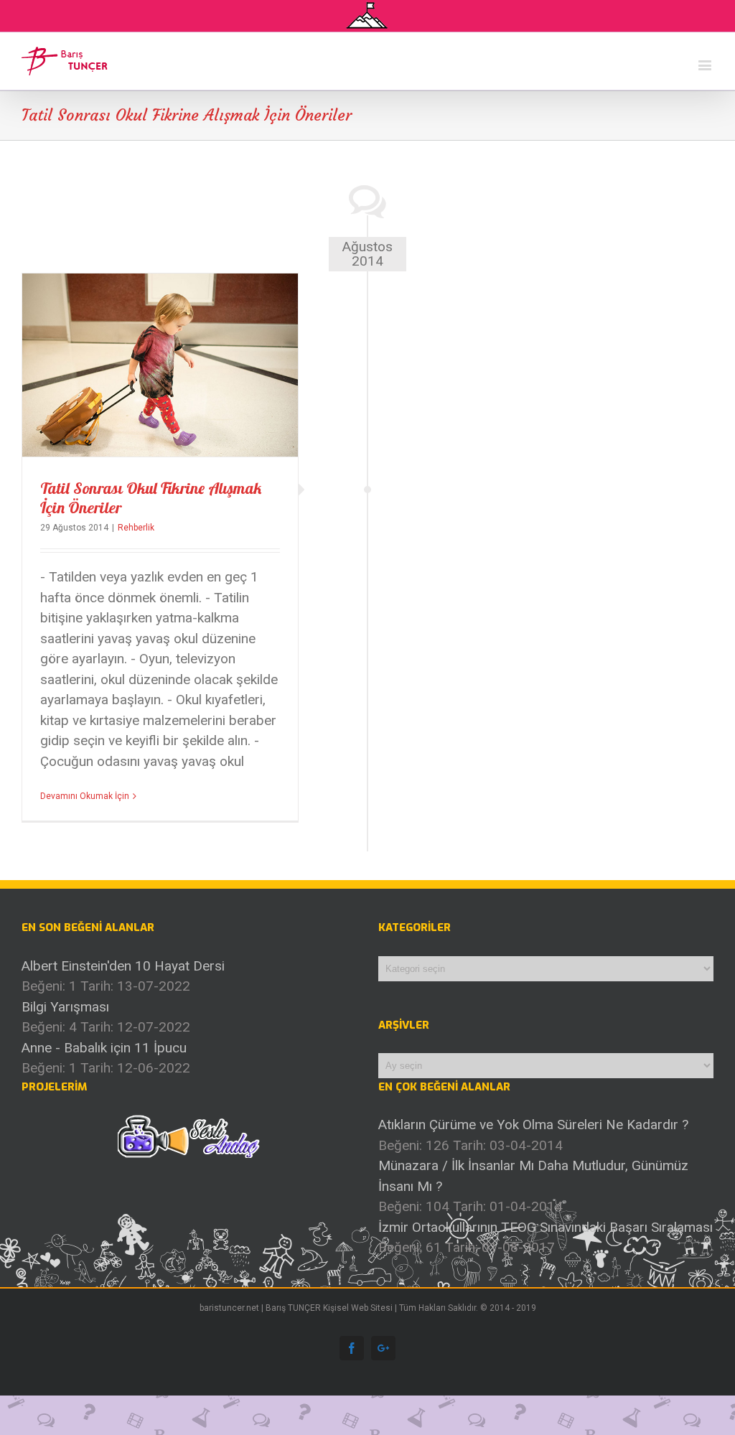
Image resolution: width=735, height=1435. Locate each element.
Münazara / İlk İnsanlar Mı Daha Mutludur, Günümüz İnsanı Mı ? (533, 1176)
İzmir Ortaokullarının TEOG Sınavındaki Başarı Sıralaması (545, 1227)
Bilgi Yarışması (65, 1007)
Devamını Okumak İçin (84, 796)
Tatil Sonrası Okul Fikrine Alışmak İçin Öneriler (150, 498)
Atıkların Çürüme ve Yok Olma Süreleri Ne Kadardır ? (533, 1124)
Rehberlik (136, 528)
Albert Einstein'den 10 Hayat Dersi (123, 966)
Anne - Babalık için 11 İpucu (104, 1047)
